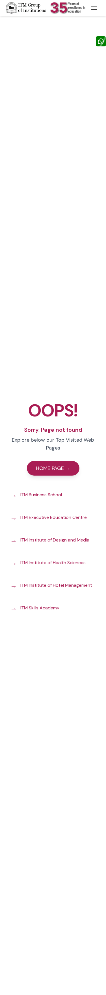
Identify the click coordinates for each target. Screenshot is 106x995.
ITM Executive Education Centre (48, 517)
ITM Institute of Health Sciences (48, 562)
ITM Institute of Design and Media (49, 540)
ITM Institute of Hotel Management (51, 585)
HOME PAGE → (53, 468)
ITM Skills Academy (34, 607)
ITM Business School (36, 494)
